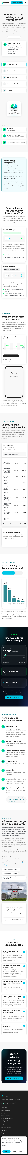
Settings (20, 1151)
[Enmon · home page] (5, 3)
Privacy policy (5, 1148)
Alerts (3, 1113)
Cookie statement (14, 1148)
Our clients (4, 1130)
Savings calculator (6, 1121)
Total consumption (8, 573)
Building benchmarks (7, 1118)
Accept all (6, 1151)
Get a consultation (17, 2)
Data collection (5, 1110)
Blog (2, 1133)
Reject (14, 1151)
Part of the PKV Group (10, 1103)
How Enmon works (6, 1127)
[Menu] (25, 2)
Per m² (19, 573)
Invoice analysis (5, 1116)
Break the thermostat (11, 356)
